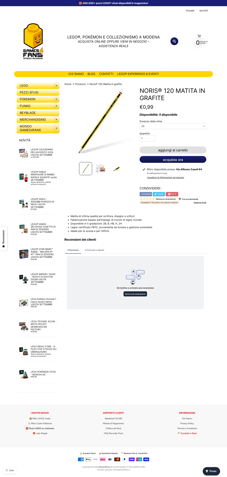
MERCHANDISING (39, 120)
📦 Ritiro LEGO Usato (39, 418)
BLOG (91, 74)
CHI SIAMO (76, 74)
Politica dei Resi (113, 428)
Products (80, 84)
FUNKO (39, 106)
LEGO (39, 86)
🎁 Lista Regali (40, 433)
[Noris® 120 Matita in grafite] (85, 168)
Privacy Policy (187, 423)
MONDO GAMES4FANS (39, 128)
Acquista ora (173, 160)
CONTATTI (106, 74)
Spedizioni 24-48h (113, 418)
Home (67, 84)
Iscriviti (204, 10)
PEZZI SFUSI (29, 92)
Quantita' (145, 133)
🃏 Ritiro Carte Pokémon (40, 423)
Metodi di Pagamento (113, 423)
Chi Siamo (187, 418)
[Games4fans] (33, 41)
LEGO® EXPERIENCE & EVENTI (138, 74)
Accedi (190, 10)
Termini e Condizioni (187, 428)
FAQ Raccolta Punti (113, 433)
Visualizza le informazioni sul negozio (165, 177)
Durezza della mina (151, 121)
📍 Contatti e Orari (187, 433)
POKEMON (39, 100)
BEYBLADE (28, 113)
